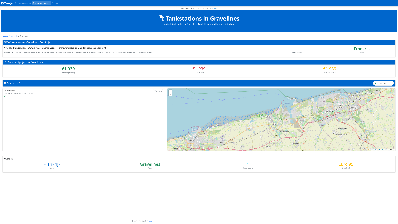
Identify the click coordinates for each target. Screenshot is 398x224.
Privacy (56, 3)
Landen (5, 36)
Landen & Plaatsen (42, 3)
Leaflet (375, 150)
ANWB (214, 8)
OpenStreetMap (383, 150)
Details (159, 91)
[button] (170, 91)
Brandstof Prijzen (24, 3)
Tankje (8, 3)
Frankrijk (14, 36)
